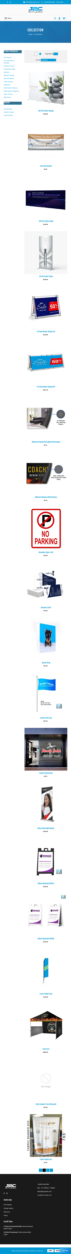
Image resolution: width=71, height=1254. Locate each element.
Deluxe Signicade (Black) (46, 883)
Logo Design (8, 109)
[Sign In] (59, 18)
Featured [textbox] (44, 60)
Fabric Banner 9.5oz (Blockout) (46, 1104)
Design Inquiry (8, 1208)
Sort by (38, 60)
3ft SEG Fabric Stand (46, 276)
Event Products (9, 78)
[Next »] (51, 1170)
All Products (8, 57)
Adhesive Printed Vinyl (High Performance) (46, 442)
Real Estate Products (11, 88)
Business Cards (46, 607)
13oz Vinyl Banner (46, 166)
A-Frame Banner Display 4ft (46, 331)
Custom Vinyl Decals (46, 773)
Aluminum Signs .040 (46, 552)
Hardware (7, 85)
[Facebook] (7, 2)
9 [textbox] (54, 54)
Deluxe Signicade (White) (46, 939)
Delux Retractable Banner (46, 828)
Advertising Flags (9, 69)
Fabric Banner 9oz (46, 1159)
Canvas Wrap (46, 663)
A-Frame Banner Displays (9, 62)
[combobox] (55, 54)
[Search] (55, 18)
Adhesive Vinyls (9, 66)
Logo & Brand (8, 115)
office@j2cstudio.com (32, 2)
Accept (50, 1251)
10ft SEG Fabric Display (46, 111)
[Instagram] (10, 2)
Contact (60, 2)
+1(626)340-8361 (49, 2)
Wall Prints (7, 97)
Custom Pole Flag (46, 718)
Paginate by (49, 54)
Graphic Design (9, 112)
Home (31, 34)
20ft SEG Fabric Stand (46, 221)
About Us (7, 1212)
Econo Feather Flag (46, 994)
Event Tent (46, 1049)
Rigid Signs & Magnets (11, 91)
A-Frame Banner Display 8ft (46, 387)
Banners (6, 72)
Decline (58, 1251)
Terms (6, 1215)
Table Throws (8, 94)
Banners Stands (9, 75)
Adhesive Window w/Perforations (46, 497)
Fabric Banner (8, 81)
